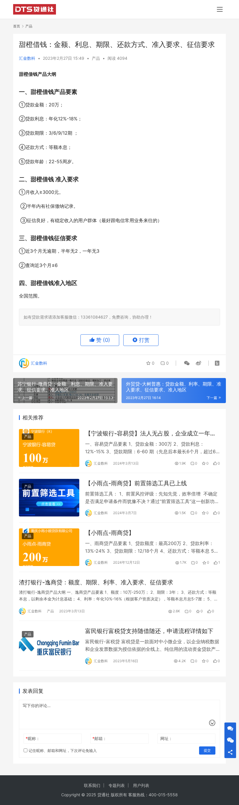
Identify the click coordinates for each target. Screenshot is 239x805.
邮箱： (99, 738)
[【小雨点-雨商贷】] (49, 547)
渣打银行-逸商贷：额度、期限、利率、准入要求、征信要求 (96, 582)
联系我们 (92, 785)
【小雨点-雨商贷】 (109, 532)
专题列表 (116, 785)
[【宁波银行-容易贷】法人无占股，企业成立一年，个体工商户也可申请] (49, 448)
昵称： (33, 738)
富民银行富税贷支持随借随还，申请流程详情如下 (149, 631)
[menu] (220, 9)
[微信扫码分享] (187, 363)
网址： (166, 738)
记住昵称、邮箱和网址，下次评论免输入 (62, 750)
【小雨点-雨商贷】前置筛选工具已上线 (136, 483)
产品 (96, 58)
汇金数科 (27, 58)
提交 (207, 750)
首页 (16, 26)
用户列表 (141, 785)
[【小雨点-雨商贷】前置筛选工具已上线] (49, 497)
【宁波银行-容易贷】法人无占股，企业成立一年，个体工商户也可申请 (150, 433)
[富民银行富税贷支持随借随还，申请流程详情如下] (49, 645)
